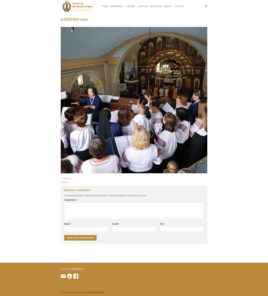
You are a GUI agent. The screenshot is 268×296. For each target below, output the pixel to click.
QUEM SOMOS (116, 6)
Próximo (66, 182)
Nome (67, 224)
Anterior (66, 178)
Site (162, 224)
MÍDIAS (168, 6)
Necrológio (156, 6)
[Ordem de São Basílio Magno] (79, 6)
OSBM (105, 6)
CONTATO (180, 6)
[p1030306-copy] (134, 99)
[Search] (206, 6)
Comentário (70, 200)
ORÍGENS (130, 6)
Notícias (143, 6)
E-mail (115, 224)
